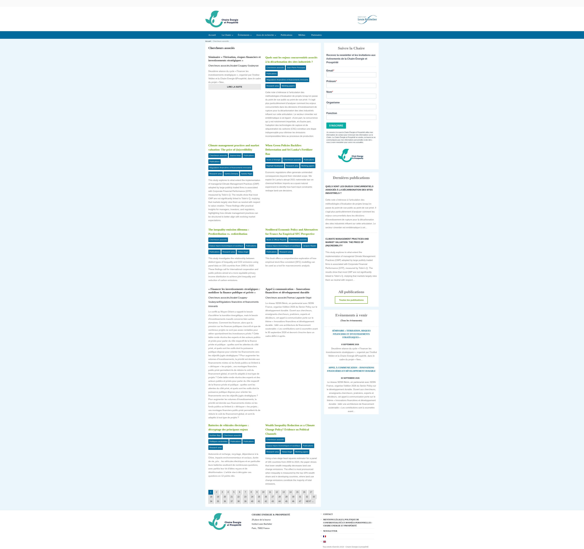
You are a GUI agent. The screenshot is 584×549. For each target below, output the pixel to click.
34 (211, 501)
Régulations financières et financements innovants (287, 80)
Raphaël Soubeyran (274, 166)
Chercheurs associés (219, 65)
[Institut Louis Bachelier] (367, 17)
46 (293, 501)
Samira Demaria (231, 174)
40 (252, 501)
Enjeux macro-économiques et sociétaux (226, 246)
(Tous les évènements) (351, 320)
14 (290, 492)
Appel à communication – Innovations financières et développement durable (351, 369)
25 (259, 497)
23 (245, 497)
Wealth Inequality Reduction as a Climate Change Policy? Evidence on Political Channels (290, 429)
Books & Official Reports (276, 240)
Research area (272, 86)
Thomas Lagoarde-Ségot (299, 297)
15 (297, 492)
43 (273, 501)
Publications (271, 74)
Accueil (208, 41)
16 (304, 492)
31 (300, 497)
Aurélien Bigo (215, 435)
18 (211, 497)
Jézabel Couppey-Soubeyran (244, 65)
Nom (329, 92)
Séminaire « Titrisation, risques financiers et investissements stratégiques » (351, 334)
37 (232, 501)
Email (329, 70)
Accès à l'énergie (273, 160)
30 (293, 497)
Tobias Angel (243, 252)
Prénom (331, 81)
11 (270, 492)
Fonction (331, 113)
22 (238, 497)
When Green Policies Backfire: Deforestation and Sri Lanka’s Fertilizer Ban (289, 149)
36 (225, 501)
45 (286, 501)
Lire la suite (234, 87)
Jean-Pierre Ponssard (296, 68)
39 (245, 501)
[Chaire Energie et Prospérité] (221, 19)
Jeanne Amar (235, 155)
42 (266, 501)
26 (266, 497)
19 (218, 497)
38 (238, 501)
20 (225, 497)
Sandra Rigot (246, 174)
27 (273, 497)
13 (284, 492)
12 (277, 492)
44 (279, 501)
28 (279, 497)
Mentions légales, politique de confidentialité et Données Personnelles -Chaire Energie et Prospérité (347, 522)
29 (286, 497)
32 (307, 497)
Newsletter (330, 531)
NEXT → (310, 501)
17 (311, 492)
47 (300, 501)
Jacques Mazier (309, 246)
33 (314, 497)
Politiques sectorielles (218, 441)
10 (263, 492)
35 (218, 501)
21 (232, 497)
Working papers (288, 86)
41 (259, 501)
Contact (328, 514)
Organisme (333, 102)
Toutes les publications (351, 300)
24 (252, 497)
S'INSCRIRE (336, 125)
